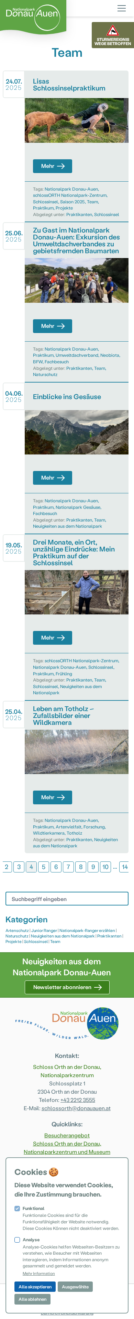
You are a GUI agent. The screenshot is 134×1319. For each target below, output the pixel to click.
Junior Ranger (44, 930)
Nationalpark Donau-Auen (71, 188)
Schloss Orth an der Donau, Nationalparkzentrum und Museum (67, 1147)
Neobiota (109, 354)
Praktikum (43, 207)
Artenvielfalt (68, 826)
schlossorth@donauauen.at (76, 1108)
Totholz (74, 832)
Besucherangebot (67, 1135)
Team (92, 201)
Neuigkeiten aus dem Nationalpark (67, 525)
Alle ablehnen (32, 1298)
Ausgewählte (75, 1286)
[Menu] (122, 7)
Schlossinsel (45, 201)
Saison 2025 (72, 201)
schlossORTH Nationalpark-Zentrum (70, 194)
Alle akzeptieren (35, 1286)
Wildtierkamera (49, 832)
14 (125, 866)
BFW (38, 361)
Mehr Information (39, 1273)
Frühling (64, 673)
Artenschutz (17, 930)
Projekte (64, 207)
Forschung (94, 826)
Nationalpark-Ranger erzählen (87, 930)
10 (105, 866)
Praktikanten (79, 214)
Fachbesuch (57, 361)
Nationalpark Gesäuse (78, 507)
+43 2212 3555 (77, 1099)
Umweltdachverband (77, 354)
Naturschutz (45, 374)
